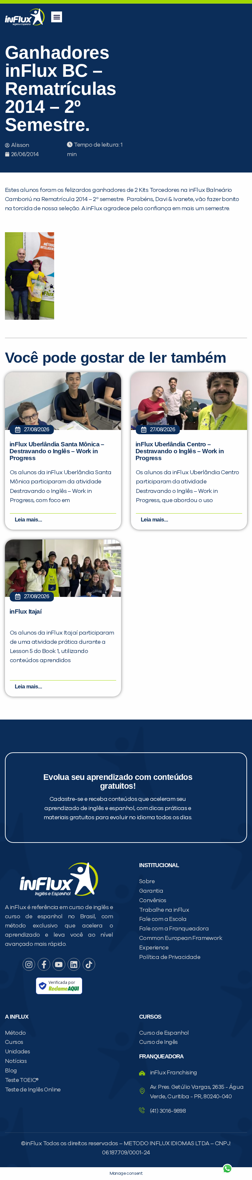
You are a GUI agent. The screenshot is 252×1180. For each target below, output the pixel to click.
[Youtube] (58, 964)
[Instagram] (29, 964)
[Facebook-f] (44, 964)
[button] (56, 16)
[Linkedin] (74, 964)
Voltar (150, 1153)
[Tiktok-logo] (89, 964)
